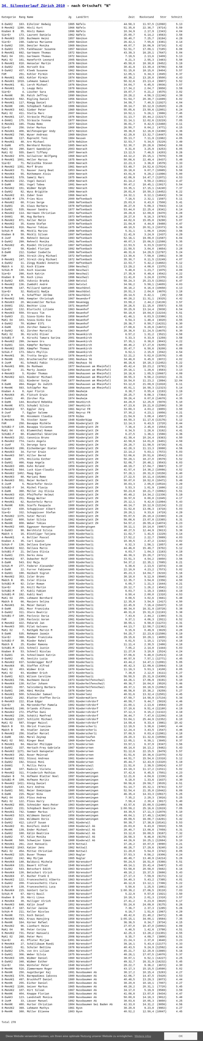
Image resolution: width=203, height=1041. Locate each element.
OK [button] (181, 1036)
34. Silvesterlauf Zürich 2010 (33, 6)
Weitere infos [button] (143, 1036)
